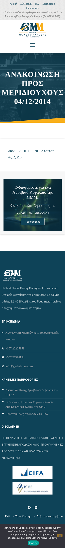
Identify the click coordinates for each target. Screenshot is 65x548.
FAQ (37, 3)
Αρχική (13, 3)
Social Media (48, 3)
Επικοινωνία (32, 8)
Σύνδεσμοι (26, 3)
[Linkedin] (36, 507)
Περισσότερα (32, 221)
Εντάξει (33, 543)
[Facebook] (29, 507)
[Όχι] (59, 535)
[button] (32, 45)
